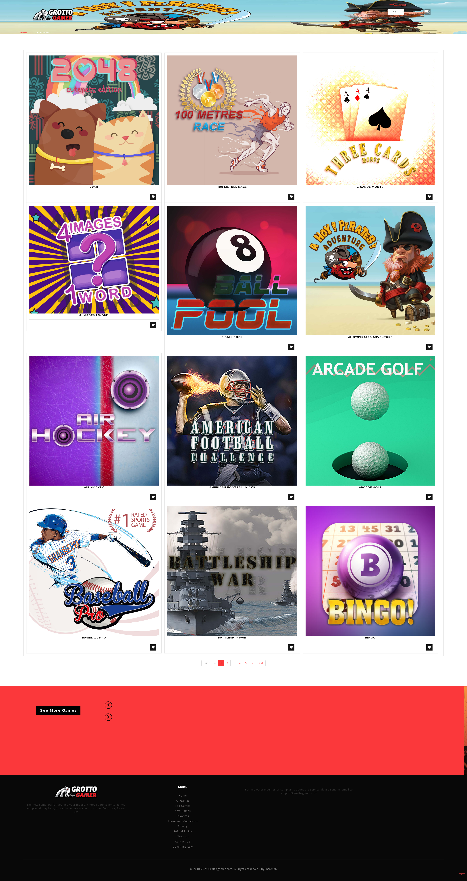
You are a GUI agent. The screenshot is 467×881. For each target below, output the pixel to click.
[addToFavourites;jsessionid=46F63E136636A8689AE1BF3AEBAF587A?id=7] (153, 497)
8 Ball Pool (232, 337)
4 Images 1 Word (94, 315)
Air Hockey (94, 487)
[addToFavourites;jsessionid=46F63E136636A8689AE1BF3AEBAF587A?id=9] (291, 497)
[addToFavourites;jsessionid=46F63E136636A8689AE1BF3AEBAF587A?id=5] (291, 347)
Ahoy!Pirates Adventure (370, 337)
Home (23, 32)
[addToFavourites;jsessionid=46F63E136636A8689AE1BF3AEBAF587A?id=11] (153, 647)
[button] (108, 705)
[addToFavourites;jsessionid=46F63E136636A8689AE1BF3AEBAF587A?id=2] (291, 197)
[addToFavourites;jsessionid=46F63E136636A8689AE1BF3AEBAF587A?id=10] (429, 497)
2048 (94, 186)
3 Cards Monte (370, 186)
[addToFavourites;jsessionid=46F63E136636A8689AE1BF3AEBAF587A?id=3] (429, 197)
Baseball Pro (94, 637)
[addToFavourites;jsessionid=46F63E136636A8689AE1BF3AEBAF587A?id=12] (291, 647)
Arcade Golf (370, 487)
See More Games (58, 710)
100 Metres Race (232, 186)
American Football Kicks (232, 487)
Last (260, 663)
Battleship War (232, 637)
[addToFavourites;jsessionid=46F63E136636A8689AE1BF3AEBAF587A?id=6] (429, 347)
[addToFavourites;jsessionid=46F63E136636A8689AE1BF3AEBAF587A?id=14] (429, 647)
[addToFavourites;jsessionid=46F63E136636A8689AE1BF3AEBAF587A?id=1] (153, 197)
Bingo (370, 637)
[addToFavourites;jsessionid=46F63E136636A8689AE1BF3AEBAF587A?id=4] (153, 325)
